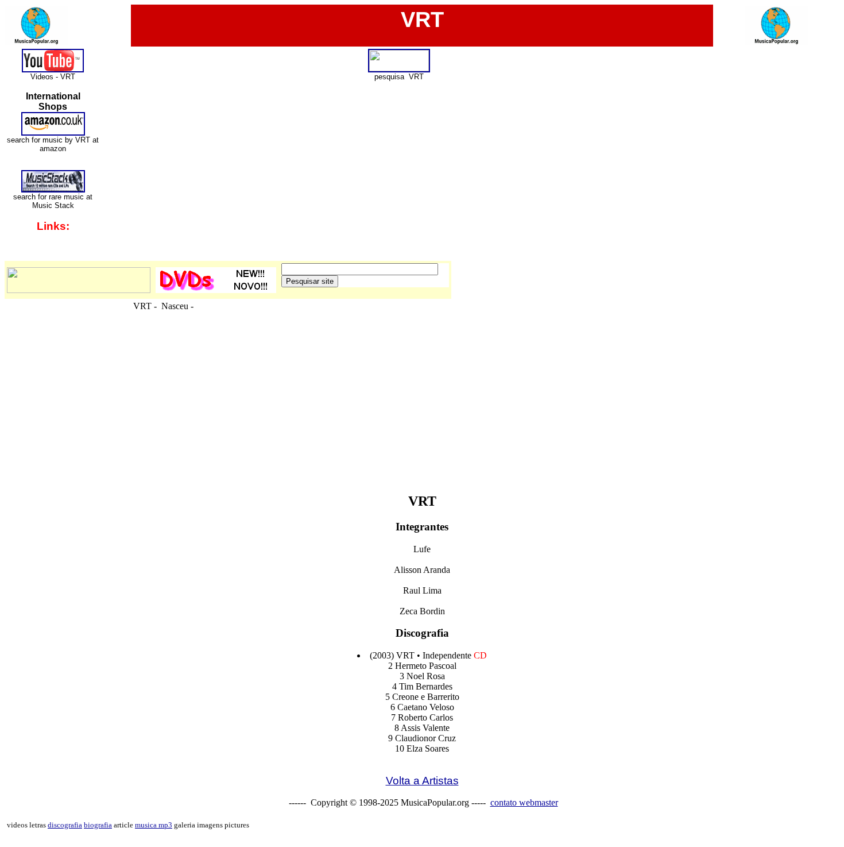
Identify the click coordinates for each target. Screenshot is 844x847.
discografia (65, 825)
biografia (98, 825)
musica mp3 (153, 825)
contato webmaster (524, 802)
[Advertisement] (422, 456)
